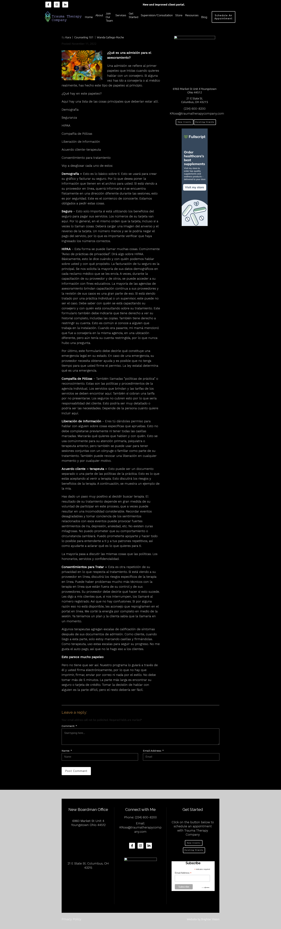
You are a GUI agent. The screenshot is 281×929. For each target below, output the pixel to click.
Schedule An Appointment (223, 17)
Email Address (183, 872)
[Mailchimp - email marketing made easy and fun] (205, 887)
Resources (192, 15)
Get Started (133, 15)
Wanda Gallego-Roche (110, 37)
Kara (68, 37)
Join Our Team (109, 17)
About (99, 15)
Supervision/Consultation (157, 15)
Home (89, 17)
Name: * (67, 750)
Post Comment (76, 771)
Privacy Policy (71, 919)
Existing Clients (204, 122)
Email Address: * (153, 750)
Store (178, 15)
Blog (204, 17)
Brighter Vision (210, 919)
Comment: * (69, 726)
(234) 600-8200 (195, 108)
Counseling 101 (84, 37)
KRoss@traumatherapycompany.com (197, 113)
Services (120, 15)
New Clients (184, 122)
